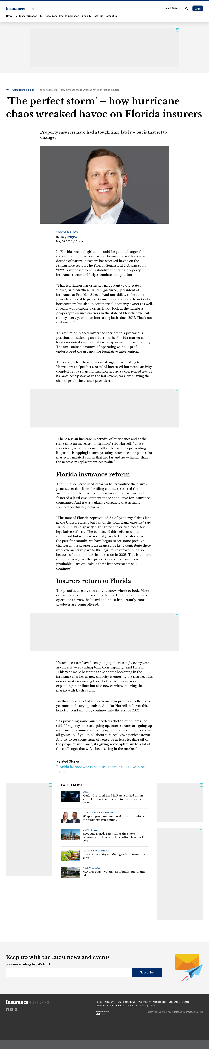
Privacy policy (144, 1002)
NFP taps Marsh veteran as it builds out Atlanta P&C (114, 873)
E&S (41, 16)
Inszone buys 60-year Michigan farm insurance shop (114, 856)
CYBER (86, 792)
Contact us (132, 1005)
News (9, 16)
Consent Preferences (179, 1002)
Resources (51, 16)
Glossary (109, 1002)
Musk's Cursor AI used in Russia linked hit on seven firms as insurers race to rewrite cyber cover (113, 799)
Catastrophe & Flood (23, 89)
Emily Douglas (68, 237)
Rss (153, 1005)
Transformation (28, 16)
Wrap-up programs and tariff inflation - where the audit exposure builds (113, 818)
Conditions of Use (104, 1005)
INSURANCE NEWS (91, 868)
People (99, 1002)
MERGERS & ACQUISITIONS (96, 850)
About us (120, 1005)
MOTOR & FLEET (91, 830)
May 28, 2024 (64, 241)
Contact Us (111, 16)
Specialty (86, 16)
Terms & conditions (125, 1002)
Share (79, 241)
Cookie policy (159, 1002)
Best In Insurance (69, 16)
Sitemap (144, 1005)
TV (15, 16)
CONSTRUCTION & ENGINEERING (98, 812)
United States (171, 8)
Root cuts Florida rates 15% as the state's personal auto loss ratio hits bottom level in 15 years (114, 837)
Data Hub (98, 16)
